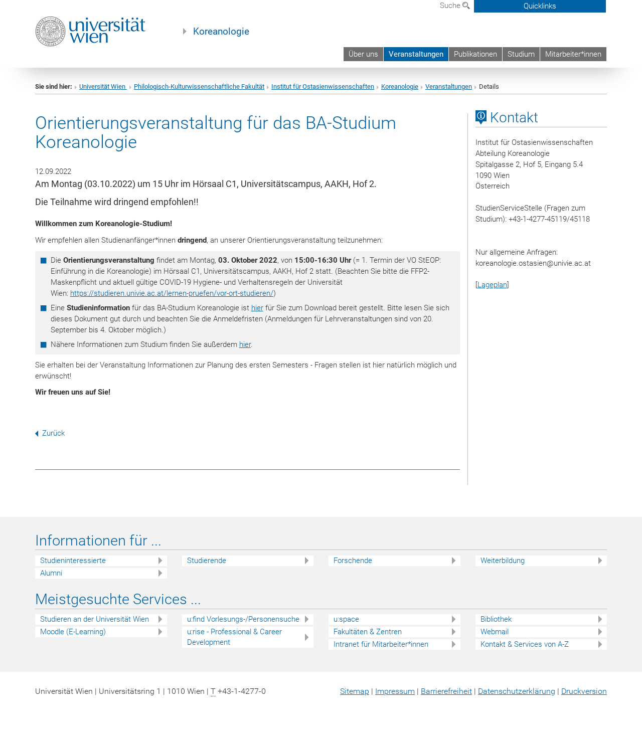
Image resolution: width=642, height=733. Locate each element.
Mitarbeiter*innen (573, 54)
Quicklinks (540, 6)
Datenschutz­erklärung (516, 691)
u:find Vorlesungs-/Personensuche (243, 619)
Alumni (51, 573)
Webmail (494, 631)
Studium (521, 54)
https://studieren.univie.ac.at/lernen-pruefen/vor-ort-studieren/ (171, 293)
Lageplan (492, 284)
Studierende (206, 560)
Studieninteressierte (73, 560)
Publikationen (475, 54)
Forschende (353, 560)
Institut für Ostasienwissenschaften (322, 86)
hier (257, 307)
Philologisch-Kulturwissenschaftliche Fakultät (199, 86)
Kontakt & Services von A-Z (524, 644)
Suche (451, 5)
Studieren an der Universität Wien (94, 619)
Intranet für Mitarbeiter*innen (381, 644)
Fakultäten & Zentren (368, 631)
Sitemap (354, 691)
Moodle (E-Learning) (73, 631)
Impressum (395, 691)
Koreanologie (221, 31)
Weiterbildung (502, 560)
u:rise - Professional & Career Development (234, 637)
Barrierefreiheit (446, 691)
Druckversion (584, 691)
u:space (346, 619)
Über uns (363, 54)
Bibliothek (496, 619)
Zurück (53, 433)
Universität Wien (103, 86)
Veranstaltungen (416, 54)
